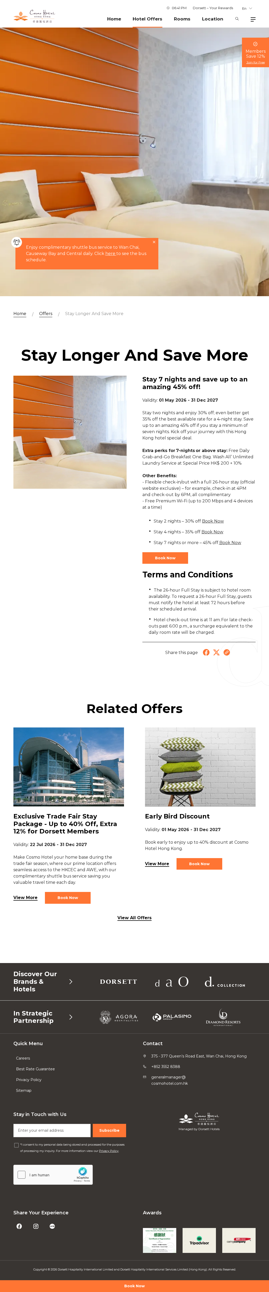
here (110, 253)
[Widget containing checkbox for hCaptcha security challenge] (53, 1175)
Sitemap (24, 1090)
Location (212, 19)
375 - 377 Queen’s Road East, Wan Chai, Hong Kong (199, 1056)
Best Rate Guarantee (35, 1069)
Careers (23, 1058)
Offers (45, 313)
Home (114, 19)
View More (25, 897)
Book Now (134, 1286)
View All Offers (134, 917)
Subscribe (109, 1130)
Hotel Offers (147, 19)
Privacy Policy (29, 1079)
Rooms (182, 19)
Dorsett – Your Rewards (213, 8)
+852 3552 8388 (165, 1066)
